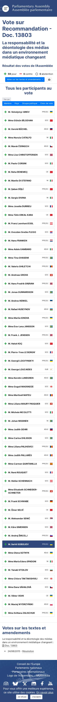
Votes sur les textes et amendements (24, 79)
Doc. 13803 (11, 645)
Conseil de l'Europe (28, 664)
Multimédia (43, 675)
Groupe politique (29, 103)
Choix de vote (46, 103)
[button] (49, 79)
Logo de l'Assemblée (20, 675)
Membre (7, 103)
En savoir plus (44, 692)
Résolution (28, 651)
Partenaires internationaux (28, 671)
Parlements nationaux (28, 667)
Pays (17, 103)
